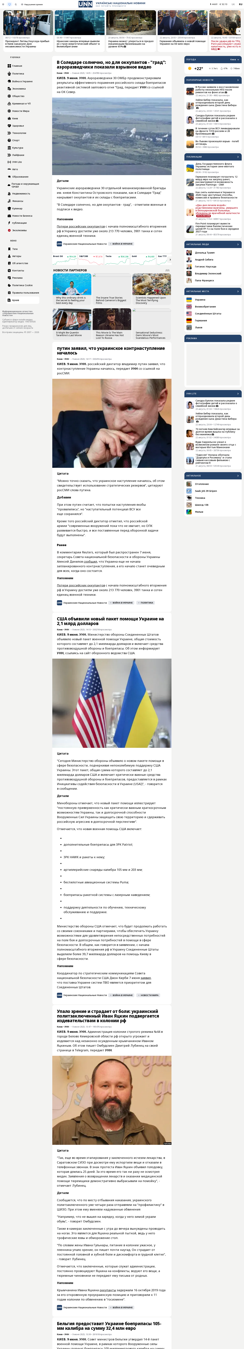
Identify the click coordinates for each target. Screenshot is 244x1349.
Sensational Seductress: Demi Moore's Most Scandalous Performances (150, 335)
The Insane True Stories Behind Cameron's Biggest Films (111, 300)
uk (233, 4)
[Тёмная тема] (16, 4)
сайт (87, 653)
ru (240, 4)
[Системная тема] (9, 4)
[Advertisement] (213, 364)
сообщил (90, 561)
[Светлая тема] (3, 4)
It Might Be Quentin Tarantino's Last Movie (69, 334)
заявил (146, 978)
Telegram (81, 1050)
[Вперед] (239, 31)
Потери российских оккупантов (81, 226)
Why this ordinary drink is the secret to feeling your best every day (71, 300)
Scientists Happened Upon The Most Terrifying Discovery (151, 300)
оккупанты (108, 1290)
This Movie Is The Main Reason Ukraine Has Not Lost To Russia (110, 335)
